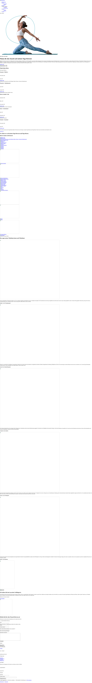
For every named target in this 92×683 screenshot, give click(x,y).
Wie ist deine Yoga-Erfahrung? (5, 630)
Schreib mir (1, 131)
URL (1, 622)
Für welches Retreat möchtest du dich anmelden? (7, 628)
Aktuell (3, 11)
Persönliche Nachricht (3, 632)
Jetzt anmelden (2, 598)
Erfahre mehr (2, 64)
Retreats (3, 5)
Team (5, 9)
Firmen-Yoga (6, 8)
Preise (5, 4)
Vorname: (1, 674)
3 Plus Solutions (29, 680)
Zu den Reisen (2, 235)
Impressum (6, 681)
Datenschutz (2, 681)
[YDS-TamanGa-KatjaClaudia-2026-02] (9, 177)
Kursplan (5, 3)
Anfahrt (5, 10)
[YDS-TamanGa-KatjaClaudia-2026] (9, 233)
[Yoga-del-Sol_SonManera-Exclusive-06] (9, 204)
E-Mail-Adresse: (2, 676)
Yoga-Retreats (2, 658)
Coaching (5, 7)
